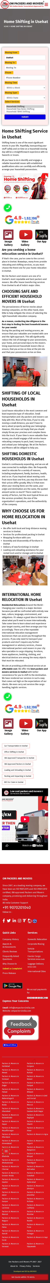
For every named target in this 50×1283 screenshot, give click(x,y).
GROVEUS (33, 1271)
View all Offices (10, 1045)
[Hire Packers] (35, 921)
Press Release (9, 973)
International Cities (37, 971)
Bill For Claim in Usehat (13, 782)
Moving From (12, 52)
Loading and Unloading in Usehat (17, 770)
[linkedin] (14, 921)
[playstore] (5, 1132)
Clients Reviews (10, 951)
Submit (25, 117)
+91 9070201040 (17, 907)
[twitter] (9, 921)
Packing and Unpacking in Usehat (17, 776)
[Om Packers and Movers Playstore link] (12, 985)
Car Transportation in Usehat (16, 746)
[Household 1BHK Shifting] (25, 111)
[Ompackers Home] (22, 4)
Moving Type (11, 92)
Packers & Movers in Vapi (37, 1237)
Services (36, 1266)
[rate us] (22, 220)
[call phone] (8, 208)
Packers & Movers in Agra (37, 1134)
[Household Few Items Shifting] (25, 109)
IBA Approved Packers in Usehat (17, 764)
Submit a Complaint (12, 968)
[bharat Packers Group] (30, 921)
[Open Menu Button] (46, 5)
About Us (14, 1266)
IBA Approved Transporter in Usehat (19, 758)
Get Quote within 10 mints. (24, 1277)
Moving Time (11, 82)
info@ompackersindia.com (22, 1007)
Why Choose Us (10, 964)
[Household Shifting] (25, 106)
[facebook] (4, 921)
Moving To (10, 62)
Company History (11, 939)
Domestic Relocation (37, 939)
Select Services (12, 101)
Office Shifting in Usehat (14, 752)
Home (6, 26)
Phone (9, 72)
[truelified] (25, 921)
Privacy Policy (25, 1266)
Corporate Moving (36, 944)
